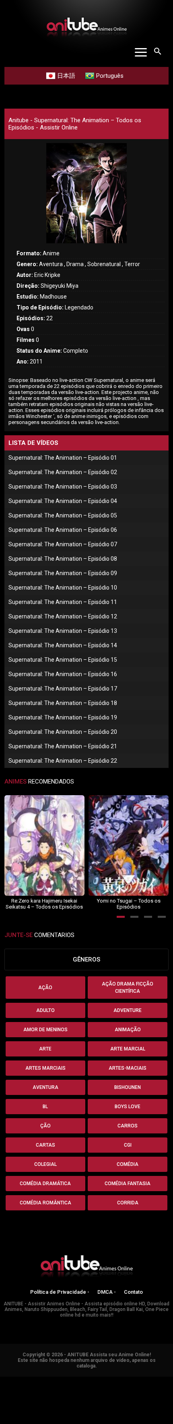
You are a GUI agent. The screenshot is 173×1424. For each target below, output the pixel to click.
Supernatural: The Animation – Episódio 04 (62, 501)
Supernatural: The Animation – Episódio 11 (62, 602)
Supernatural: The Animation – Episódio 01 (62, 457)
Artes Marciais (45, 1068)
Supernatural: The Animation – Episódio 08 (62, 558)
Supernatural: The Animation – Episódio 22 (62, 760)
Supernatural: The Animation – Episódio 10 (62, 587)
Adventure (127, 1010)
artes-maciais (127, 1068)
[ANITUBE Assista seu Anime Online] (86, 1267)
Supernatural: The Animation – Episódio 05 (62, 515)
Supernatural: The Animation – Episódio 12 (62, 616)
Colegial (45, 1164)
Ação (45, 987)
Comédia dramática (45, 1183)
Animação (128, 1029)
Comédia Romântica (45, 1203)
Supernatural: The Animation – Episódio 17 (62, 688)
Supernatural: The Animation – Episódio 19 (62, 717)
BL (45, 1106)
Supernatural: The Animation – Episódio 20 (62, 732)
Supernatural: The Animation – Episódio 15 (62, 659)
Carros (127, 1126)
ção (45, 1126)
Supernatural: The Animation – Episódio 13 (62, 631)
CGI (128, 1145)
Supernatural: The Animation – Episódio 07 (62, 544)
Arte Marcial (127, 1049)
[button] (121, 917)
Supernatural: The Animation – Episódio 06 (62, 530)
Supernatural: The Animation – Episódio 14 (62, 645)
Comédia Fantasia (127, 1183)
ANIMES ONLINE (21, 1380)
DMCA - (106, 1292)
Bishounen (127, 1087)
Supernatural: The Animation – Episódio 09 (62, 573)
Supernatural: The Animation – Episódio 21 (62, 746)
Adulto (45, 1010)
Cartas (45, 1145)
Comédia (127, 1164)
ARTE (45, 1049)
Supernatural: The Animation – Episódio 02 (62, 472)
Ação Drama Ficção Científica (127, 987)
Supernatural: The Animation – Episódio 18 (62, 703)
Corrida (127, 1203)
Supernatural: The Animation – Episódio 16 (62, 674)
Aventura (45, 1087)
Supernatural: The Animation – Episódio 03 (62, 486)
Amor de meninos (45, 1029)
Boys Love (127, 1106)
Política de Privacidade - (59, 1292)
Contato (133, 1292)
